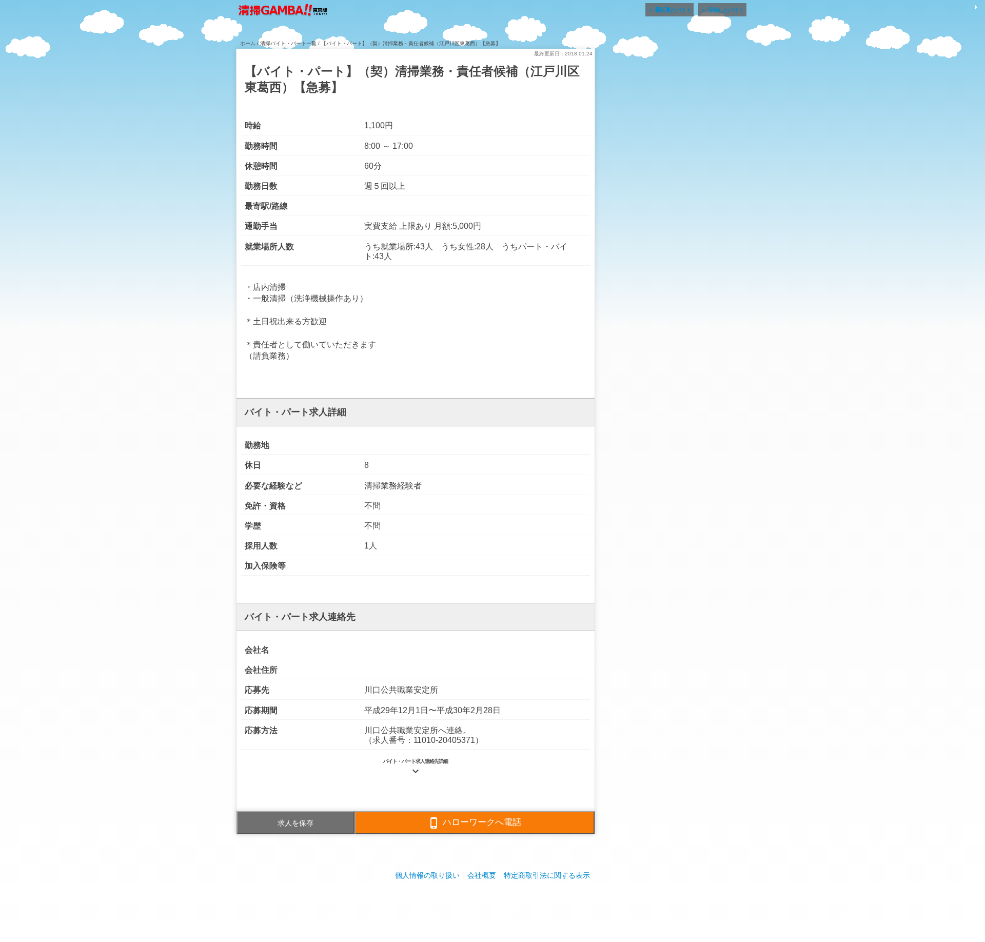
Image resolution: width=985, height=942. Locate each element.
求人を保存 (295, 823)
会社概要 (481, 875)
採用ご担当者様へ (492, 905)
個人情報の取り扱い (427, 875)
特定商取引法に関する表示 (547, 875)
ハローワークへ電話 (474, 823)
